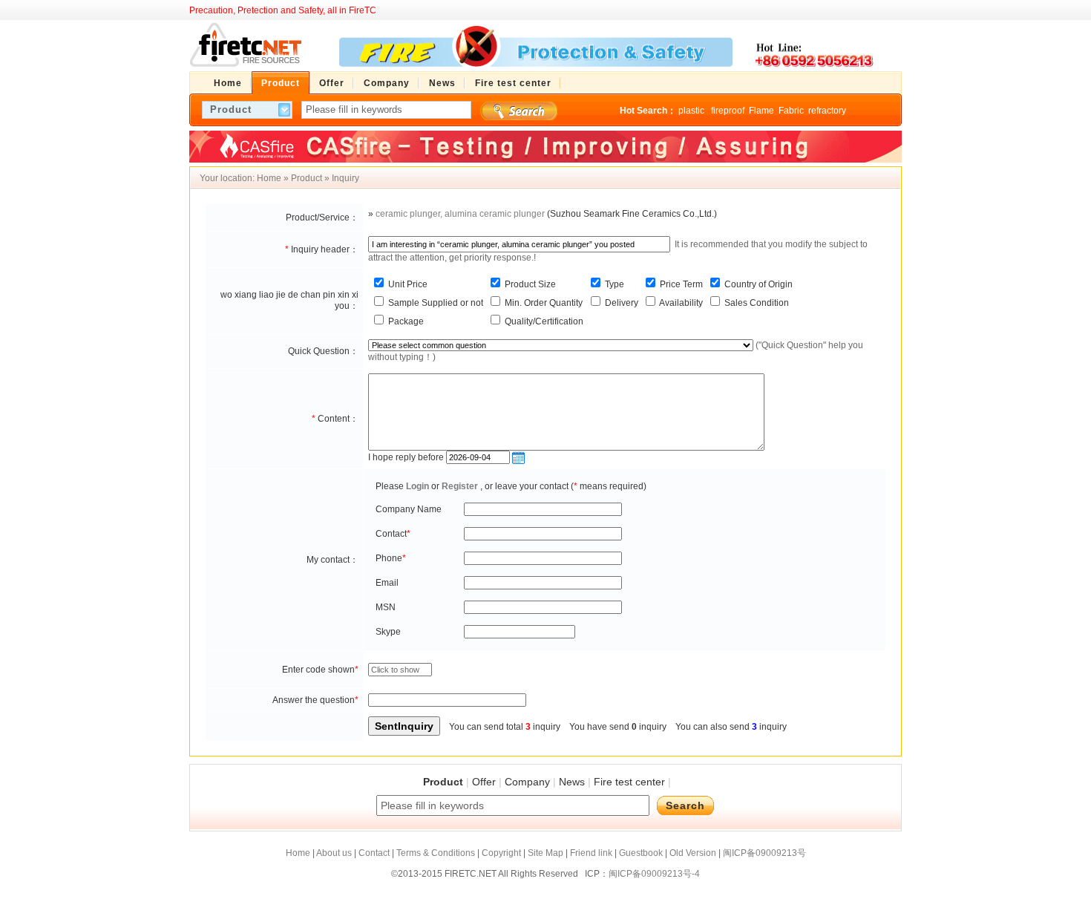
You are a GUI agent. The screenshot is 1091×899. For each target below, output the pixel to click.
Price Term (680, 284)
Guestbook (641, 853)
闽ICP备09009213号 (764, 853)
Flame (761, 110)
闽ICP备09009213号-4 (654, 874)
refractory (827, 110)
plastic (692, 110)
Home (269, 178)
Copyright (501, 853)
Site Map (545, 853)
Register (460, 486)
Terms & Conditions (435, 853)
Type (613, 284)
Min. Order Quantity (542, 303)
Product (306, 178)
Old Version (692, 853)
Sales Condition (755, 303)
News (572, 782)
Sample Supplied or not (434, 303)
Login (417, 486)
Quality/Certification (542, 321)
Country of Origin (757, 284)
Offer (484, 782)
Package (405, 321)
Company (527, 782)
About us (334, 853)
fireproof (727, 110)
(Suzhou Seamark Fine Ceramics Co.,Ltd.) (632, 214)
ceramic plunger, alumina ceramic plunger (460, 214)
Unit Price (406, 284)
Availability (680, 303)
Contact (374, 853)
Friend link (591, 853)
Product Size (529, 284)
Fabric (791, 110)
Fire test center (629, 782)
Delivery (620, 303)
